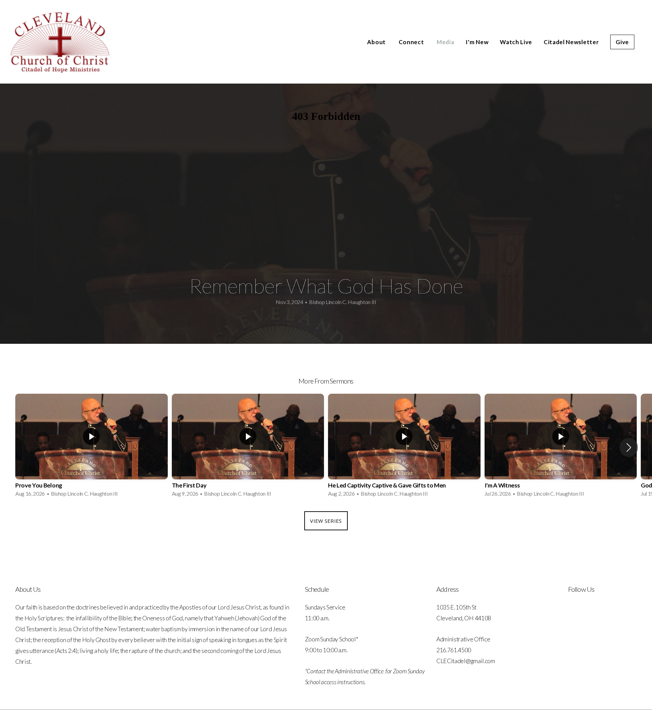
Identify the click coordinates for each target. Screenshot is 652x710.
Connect (412, 42)
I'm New (477, 42)
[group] (91, 447)
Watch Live (516, 42)
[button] (628, 447)
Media (445, 42)
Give (622, 42)
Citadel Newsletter (571, 42)
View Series (326, 520)
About (377, 42)
